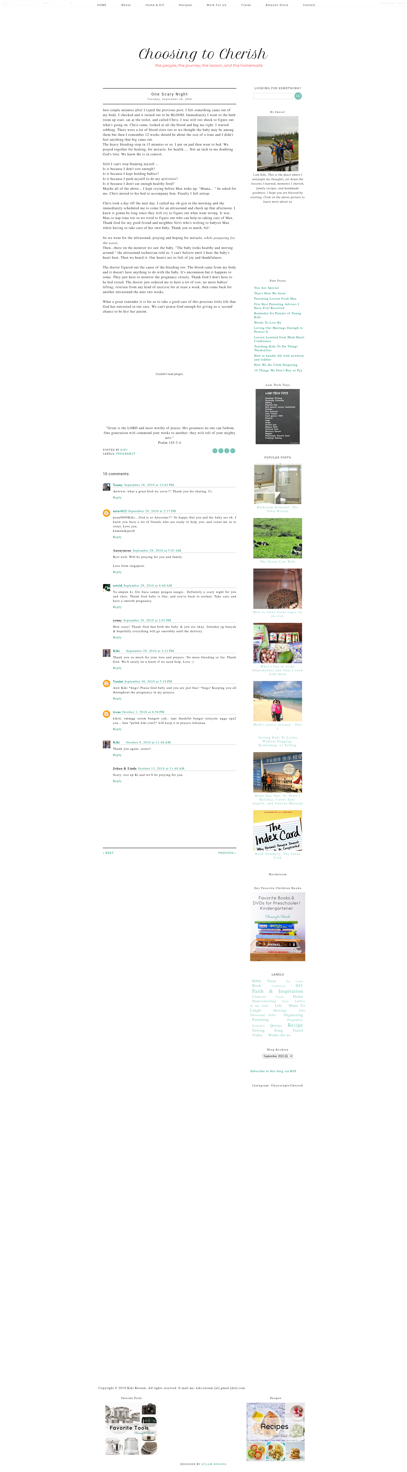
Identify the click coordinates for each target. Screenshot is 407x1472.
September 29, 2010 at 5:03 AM (157, 550)
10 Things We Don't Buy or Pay (278, 370)
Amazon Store (277, 5)
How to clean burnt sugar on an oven (277, 614)
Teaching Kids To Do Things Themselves (276, 348)
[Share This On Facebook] (214, 450)
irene (117, 711)
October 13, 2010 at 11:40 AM (161, 768)
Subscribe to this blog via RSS (273, 1071)
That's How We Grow (270, 293)
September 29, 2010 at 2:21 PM (150, 651)
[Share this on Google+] (232, 450)
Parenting (260, 1019)
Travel (246, 5)
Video (257, 1034)
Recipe (295, 1024)
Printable (258, 1026)
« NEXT (108, 852)
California (279, 986)
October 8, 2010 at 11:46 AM (148, 742)
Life (278, 1005)
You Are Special (266, 287)
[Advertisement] (179, 24)
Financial (259, 996)
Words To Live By (268, 322)
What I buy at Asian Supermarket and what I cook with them (277, 670)
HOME (102, 5)
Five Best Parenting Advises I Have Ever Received (276, 306)
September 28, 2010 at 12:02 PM (149, 485)
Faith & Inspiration (277, 990)
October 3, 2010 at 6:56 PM (143, 712)
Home (298, 996)
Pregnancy (126, 453)
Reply (117, 497)
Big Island (294, 981)
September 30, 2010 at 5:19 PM (148, 681)
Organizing (293, 1014)
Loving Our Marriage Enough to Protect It (278, 330)
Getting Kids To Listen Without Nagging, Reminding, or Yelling (277, 741)
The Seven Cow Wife (277, 561)
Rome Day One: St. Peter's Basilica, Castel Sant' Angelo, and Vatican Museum (277, 799)
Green (280, 997)
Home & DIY (155, 5)
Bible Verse (264, 980)
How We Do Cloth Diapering (276, 364)
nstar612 (120, 510)
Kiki (116, 650)
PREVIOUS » (227, 852)
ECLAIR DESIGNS (214, 1464)
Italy (285, 1001)
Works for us (279, 1034)
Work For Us (217, 5)
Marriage (280, 1010)
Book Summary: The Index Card (278, 855)
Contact (309, 5)
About (126, 5)
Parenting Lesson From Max (275, 298)
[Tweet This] (220, 450)
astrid (117, 585)
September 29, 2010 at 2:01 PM (147, 620)
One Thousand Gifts (277, 1012)
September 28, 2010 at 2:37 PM (152, 511)
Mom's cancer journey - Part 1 (277, 726)
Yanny (118, 484)
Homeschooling (264, 1001)
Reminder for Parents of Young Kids (277, 315)
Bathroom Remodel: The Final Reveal (277, 509)
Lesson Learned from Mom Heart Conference (279, 339)
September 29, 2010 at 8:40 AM (148, 585)
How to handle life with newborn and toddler (279, 357)
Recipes (185, 5)
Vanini (118, 681)
